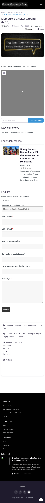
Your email (7, 229)
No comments (27, 474)
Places (10, 12)
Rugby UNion (8, 337)
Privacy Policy (7, 406)
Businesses (6, 442)
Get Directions (36, 120)
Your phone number (11, 241)
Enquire (5, 192)
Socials (22, 487)
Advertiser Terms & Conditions (13, 413)
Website (9, 360)
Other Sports (28, 325)
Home (3, 12)
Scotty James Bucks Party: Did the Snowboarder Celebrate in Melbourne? (30, 155)
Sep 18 (16, 474)
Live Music (18, 325)
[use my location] (25, 120)
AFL (11, 334)
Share (42, 29)
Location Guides (8, 429)
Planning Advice (8, 432)
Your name (7, 217)
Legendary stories (11, 141)
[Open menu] (41, 4)
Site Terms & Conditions (11, 409)
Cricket (17, 334)
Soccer (20, 337)
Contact (5, 201)
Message (6, 278)
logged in (15, 132)
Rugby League (35, 334)
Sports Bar (19, 12)
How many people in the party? (16, 266)
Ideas (4, 426)
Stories (5, 449)
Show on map (36, 26)
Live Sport (25, 334)
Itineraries (6, 445)
